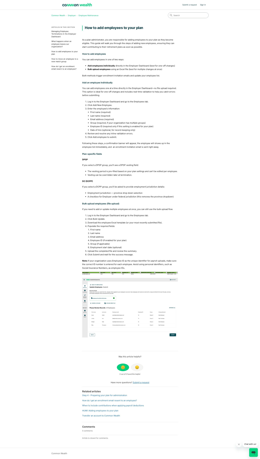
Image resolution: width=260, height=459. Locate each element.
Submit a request (189, 5)
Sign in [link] (203, 5)
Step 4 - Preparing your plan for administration (104, 395)
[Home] (77, 4)
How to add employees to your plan (64, 52)
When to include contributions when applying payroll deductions (113, 405)
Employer (72, 15)
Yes (123, 367)
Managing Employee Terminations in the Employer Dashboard (63, 34)
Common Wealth (58, 15)
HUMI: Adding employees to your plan (100, 410)
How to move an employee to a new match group (64, 60)
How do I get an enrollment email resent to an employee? (64, 67)
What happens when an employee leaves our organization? (61, 44)
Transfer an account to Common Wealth (101, 415)
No (137, 367)
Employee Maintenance (88, 15)
